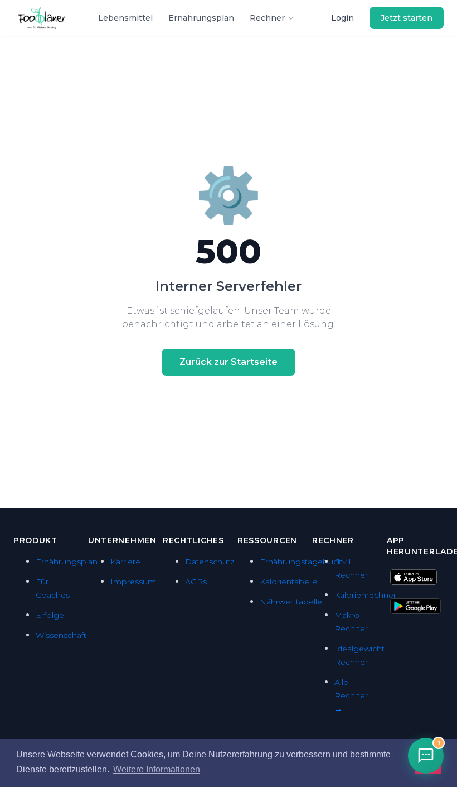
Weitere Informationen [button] (156, 769)
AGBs (196, 582)
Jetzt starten (406, 18)
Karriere (125, 561)
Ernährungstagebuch (301, 561)
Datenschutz (209, 561)
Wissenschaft (61, 635)
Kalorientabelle (289, 582)
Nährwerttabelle (291, 602)
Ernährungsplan (201, 18)
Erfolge (50, 615)
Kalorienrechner (365, 595)
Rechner (267, 18)
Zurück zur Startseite (228, 362)
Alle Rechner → (351, 695)
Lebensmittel (125, 18)
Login (342, 18)
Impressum (133, 582)
